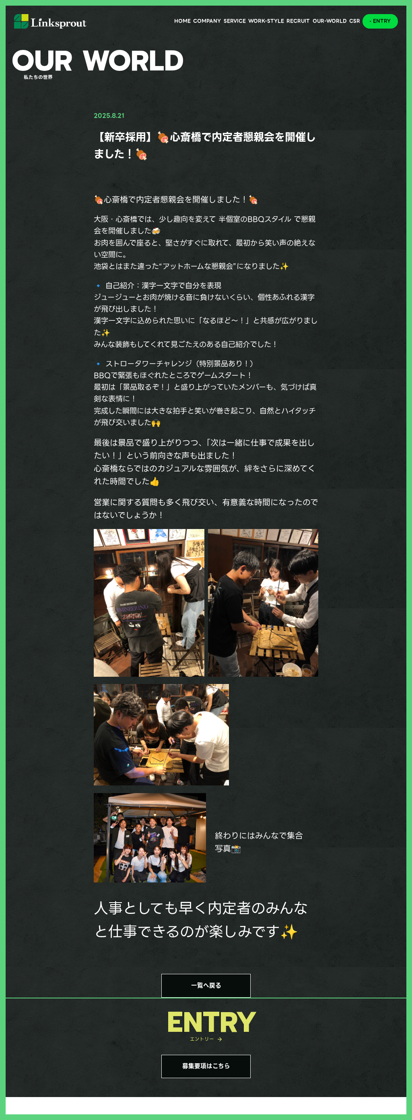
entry (382, 21)
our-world (330, 21)
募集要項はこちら (206, 1066)
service (235, 21)
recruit (298, 21)
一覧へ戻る (206, 985)
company (207, 21)
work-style (266, 21)
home (182, 21)
